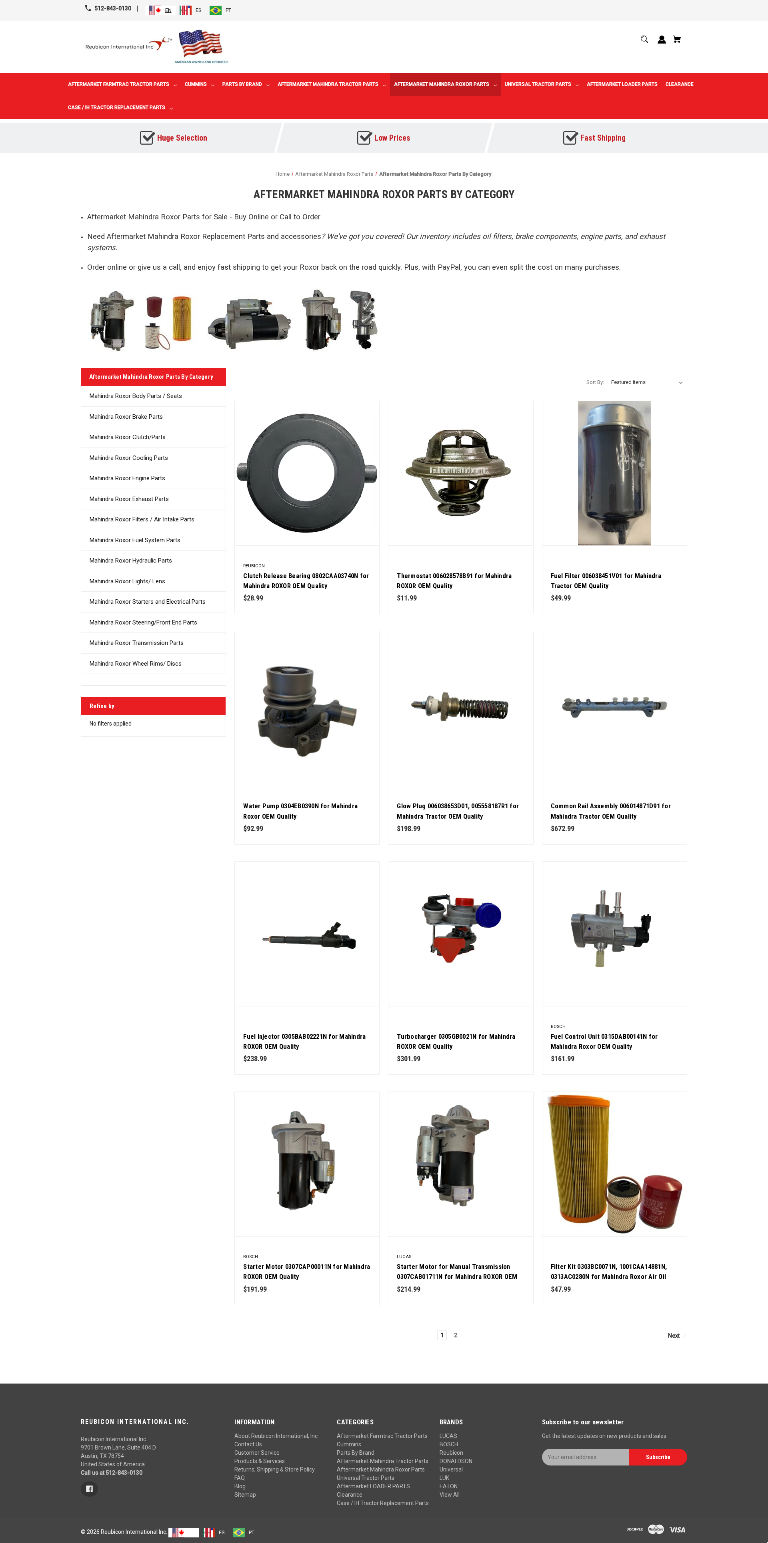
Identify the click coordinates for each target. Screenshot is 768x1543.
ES (199, 10)
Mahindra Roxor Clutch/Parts (128, 437)
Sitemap (245, 1494)
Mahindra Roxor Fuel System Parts (135, 540)
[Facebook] (89, 1489)
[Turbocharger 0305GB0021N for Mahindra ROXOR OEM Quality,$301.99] (460, 934)
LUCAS (448, 1436)
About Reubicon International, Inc (276, 1436)
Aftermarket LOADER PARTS (373, 1486)
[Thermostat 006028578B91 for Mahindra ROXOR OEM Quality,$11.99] (460, 473)
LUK (444, 1478)
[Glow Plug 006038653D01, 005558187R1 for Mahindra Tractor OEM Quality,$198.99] (460, 703)
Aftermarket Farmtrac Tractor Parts (382, 1436)
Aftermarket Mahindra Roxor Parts (381, 1469)
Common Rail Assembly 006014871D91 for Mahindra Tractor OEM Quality (611, 811)
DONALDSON (456, 1461)
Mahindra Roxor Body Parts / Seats (136, 396)
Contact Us (248, 1444)
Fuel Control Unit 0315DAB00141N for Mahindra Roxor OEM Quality (604, 1041)
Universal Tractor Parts (365, 1478)
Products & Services (259, 1461)
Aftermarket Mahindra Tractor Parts (382, 1461)
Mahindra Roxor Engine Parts (127, 478)
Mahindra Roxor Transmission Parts (137, 642)
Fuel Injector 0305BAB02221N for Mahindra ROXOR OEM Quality (304, 1041)
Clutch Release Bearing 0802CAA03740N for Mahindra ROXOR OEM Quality (306, 581)
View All (450, 1494)
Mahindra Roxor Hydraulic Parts (131, 560)
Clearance (349, 1494)
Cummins (349, 1444)
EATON (449, 1486)
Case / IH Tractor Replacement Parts (383, 1503)
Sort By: (595, 382)
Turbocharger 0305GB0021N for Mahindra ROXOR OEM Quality (456, 1041)
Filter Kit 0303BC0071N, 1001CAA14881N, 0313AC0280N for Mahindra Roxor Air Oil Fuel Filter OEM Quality (609, 1276)
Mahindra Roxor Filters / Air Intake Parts (142, 519)
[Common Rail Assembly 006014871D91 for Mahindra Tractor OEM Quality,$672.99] (614, 703)
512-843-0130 (112, 8)
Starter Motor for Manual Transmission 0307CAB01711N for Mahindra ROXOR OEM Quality (457, 1276)
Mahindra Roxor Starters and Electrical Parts (148, 601)
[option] (191, 10)
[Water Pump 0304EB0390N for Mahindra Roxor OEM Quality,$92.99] (307, 703)
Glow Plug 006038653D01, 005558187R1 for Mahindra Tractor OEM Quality (458, 811)
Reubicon (451, 1453)
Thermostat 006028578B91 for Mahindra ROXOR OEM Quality (454, 581)
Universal (451, 1469)
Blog (240, 1486)
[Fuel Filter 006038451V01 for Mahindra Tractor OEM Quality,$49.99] (614, 473)
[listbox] (647, 382)
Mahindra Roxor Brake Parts (126, 416)
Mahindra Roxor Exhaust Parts (129, 499)
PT (228, 10)
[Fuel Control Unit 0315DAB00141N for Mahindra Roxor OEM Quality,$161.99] (614, 934)
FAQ (239, 1478)
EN (168, 10)
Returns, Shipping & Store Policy (274, 1469)
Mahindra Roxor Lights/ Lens (127, 581)
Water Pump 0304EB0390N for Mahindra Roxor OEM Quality (300, 811)
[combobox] (160, 10)
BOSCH (449, 1444)
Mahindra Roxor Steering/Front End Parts (143, 622)
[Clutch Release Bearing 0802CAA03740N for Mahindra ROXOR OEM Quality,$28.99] (307, 473)
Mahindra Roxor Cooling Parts (129, 457)
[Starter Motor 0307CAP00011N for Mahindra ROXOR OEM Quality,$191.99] (307, 1164)
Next (674, 1335)
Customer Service (257, 1453)
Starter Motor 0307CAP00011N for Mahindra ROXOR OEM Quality (306, 1272)
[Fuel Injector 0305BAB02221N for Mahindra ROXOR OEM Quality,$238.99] (307, 934)
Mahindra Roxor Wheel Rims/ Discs (136, 663)
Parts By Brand (355, 1453)
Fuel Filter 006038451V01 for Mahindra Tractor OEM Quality (606, 581)
